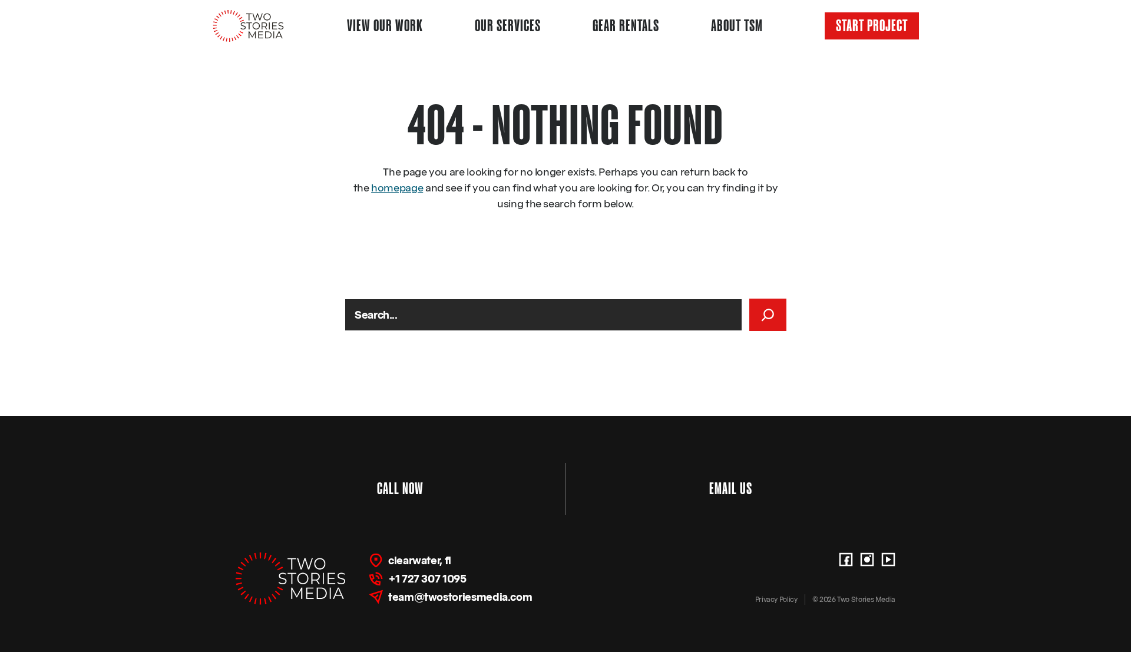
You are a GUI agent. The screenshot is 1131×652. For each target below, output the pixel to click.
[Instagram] (867, 559)
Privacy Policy (776, 599)
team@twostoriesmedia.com (460, 597)
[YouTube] (888, 559)
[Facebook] (846, 559)
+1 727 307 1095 (427, 578)
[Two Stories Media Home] (248, 25)
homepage (397, 187)
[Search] (767, 315)
